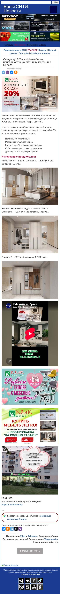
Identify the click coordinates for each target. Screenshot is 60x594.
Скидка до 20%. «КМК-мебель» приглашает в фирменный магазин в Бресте (27, 62)
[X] (16, 529)
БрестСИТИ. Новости (16, 8)
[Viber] (7, 72)
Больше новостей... (30, 550)
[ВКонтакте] (11, 72)
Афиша (42, 45)
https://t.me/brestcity (12, 504)
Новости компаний (13, 69)
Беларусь (9, 45)
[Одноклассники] (15, 72)
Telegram (32, 536)
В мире (42, 50)
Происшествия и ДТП (15, 50)
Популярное (32, 45)
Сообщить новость (40, 53)
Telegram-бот (51, 539)
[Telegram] (3, 72)
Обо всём (24, 53)
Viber (22, 536)
